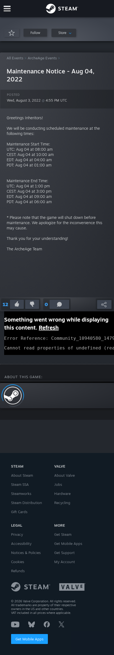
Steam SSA (20, 484)
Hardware (62, 493)
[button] (35, 33)
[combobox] (63, 33)
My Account (64, 561)
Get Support (64, 552)
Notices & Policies (26, 552)
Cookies (17, 561)
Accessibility (21, 543)
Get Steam (62, 534)
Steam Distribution (26, 502)
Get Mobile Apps (29, 639)
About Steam (22, 475)
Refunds (18, 571)
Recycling (62, 502)
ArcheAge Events (42, 58)
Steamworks (21, 493)
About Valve (64, 475)
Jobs (58, 484)
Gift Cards (19, 512)
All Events (15, 58)
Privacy (17, 534)
